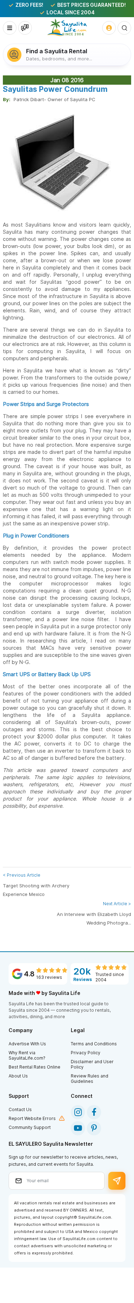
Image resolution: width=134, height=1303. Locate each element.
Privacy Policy (85, 1052)
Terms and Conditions (94, 1043)
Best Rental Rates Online (34, 1067)
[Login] (109, 28)
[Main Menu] (9, 28)
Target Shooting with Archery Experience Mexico (36, 884)
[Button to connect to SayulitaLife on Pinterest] (94, 1128)
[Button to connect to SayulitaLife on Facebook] (94, 1112)
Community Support (30, 1127)
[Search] (124, 28)
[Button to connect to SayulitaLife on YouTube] (78, 1128)
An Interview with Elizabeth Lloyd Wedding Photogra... (94, 913)
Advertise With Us (27, 1043)
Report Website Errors (32, 1118)
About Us (18, 1076)
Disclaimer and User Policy (92, 1064)
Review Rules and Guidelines (89, 1078)
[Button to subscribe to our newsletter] (116, 1181)
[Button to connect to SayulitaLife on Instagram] (78, 1112)
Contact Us (20, 1109)
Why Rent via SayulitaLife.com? (27, 1055)
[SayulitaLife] (67, 27)
